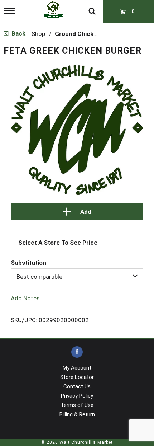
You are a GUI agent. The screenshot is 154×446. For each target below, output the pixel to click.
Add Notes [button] (25, 298)
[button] (77, 211)
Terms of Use (77, 405)
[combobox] (77, 277)
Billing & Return (77, 414)
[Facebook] (77, 352)
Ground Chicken (78, 33)
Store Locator (77, 377)
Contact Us (77, 386)
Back (17, 33)
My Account (77, 368)
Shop (38, 33)
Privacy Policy (77, 396)
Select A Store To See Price (57, 242)
